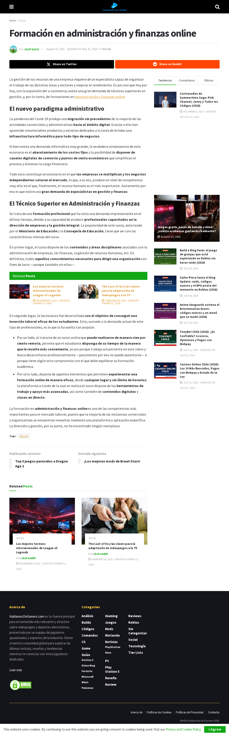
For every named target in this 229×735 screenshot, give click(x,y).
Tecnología (137, 646)
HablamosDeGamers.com (26, 616)
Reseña (111, 678)
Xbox (108, 652)
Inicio (12, 20)
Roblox (133, 622)
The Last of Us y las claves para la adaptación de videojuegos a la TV (121, 290)
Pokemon (87, 687)
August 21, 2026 (170, 236)
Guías (86, 655)
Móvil (85, 682)
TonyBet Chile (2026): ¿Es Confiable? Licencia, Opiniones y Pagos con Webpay (197, 338)
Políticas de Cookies (159, 712)
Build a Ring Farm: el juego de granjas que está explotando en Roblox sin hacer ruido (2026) (198, 256)
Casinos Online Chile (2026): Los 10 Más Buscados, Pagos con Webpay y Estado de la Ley (199, 370)
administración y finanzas (100, 96)
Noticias (111, 642)
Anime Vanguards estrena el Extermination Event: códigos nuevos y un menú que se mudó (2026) (199, 311)
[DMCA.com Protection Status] (20, 685)
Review (111, 684)
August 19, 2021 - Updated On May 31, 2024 (71, 49)
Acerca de (136, 712)
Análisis (87, 616)
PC (107, 661)
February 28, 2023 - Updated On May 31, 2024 (120, 302)
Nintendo (112, 635)
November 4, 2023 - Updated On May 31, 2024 (51, 302)
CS (84, 642)
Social (22, 20)
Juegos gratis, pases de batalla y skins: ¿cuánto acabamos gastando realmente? (186, 229)
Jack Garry (31, 49)
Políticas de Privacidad (190, 712)
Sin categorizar (137, 631)
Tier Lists (135, 652)
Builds (86, 622)
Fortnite (87, 671)
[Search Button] (217, 6)
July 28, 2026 (190, 268)
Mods (109, 629)
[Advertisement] (187, 156)
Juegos (110, 622)
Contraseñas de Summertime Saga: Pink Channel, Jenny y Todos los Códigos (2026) (199, 100)
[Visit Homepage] (114, 6)
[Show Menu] (11, 6)
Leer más (15, 670)
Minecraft (87, 676)
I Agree (215, 729)
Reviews (134, 616)
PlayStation (112, 647)
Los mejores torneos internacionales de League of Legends (48, 290)
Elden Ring (88, 665)
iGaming (111, 616)
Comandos (90, 635)
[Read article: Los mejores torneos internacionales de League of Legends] (19, 291)
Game (86, 648)
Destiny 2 (87, 660)
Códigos (88, 629)
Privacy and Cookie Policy (183, 729)
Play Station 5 (112, 669)
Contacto (214, 712)
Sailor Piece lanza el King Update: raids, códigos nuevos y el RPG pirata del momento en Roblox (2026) (198, 284)
